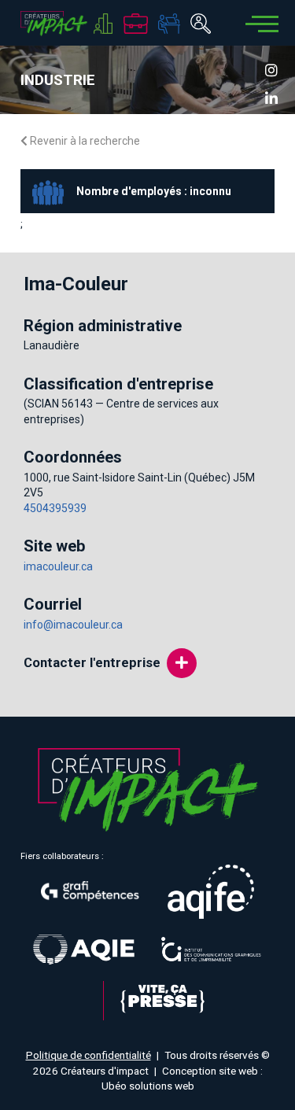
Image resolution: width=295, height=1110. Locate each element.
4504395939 (55, 508)
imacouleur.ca (58, 566)
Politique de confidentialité (88, 1055)
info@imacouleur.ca (73, 624)
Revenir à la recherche (84, 141)
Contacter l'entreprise (92, 662)
